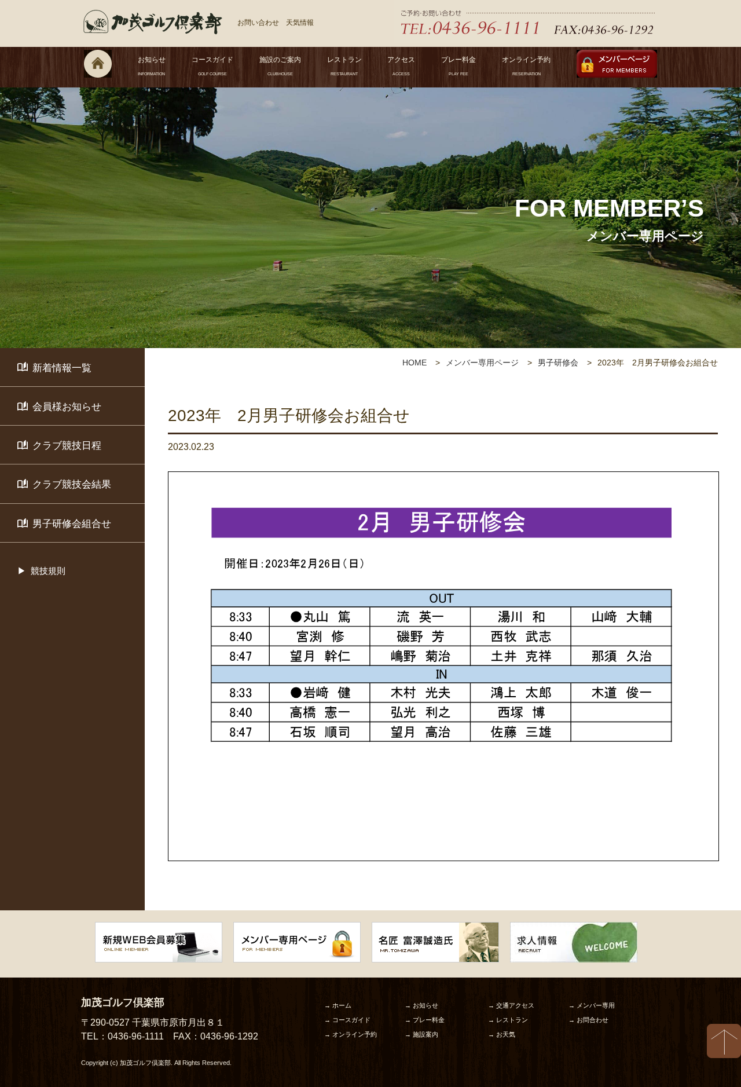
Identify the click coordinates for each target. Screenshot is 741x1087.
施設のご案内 (280, 66)
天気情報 (300, 23)
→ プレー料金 (425, 1019)
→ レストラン (508, 1019)
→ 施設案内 (421, 1034)
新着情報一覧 (61, 368)
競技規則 (48, 571)
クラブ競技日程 (66, 445)
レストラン (344, 66)
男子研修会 (558, 362)
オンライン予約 (526, 66)
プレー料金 (458, 66)
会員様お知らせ (66, 406)
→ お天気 (501, 1034)
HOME (414, 362)
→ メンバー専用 (591, 1005)
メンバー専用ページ (482, 362)
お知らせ (152, 66)
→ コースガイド (347, 1019)
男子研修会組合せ (71, 523)
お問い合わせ (258, 23)
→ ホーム (337, 1005)
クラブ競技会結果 (71, 484)
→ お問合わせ (588, 1019)
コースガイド (212, 66)
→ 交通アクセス (511, 1005)
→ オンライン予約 (350, 1034)
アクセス (401, 66)
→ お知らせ (421, 1005)
